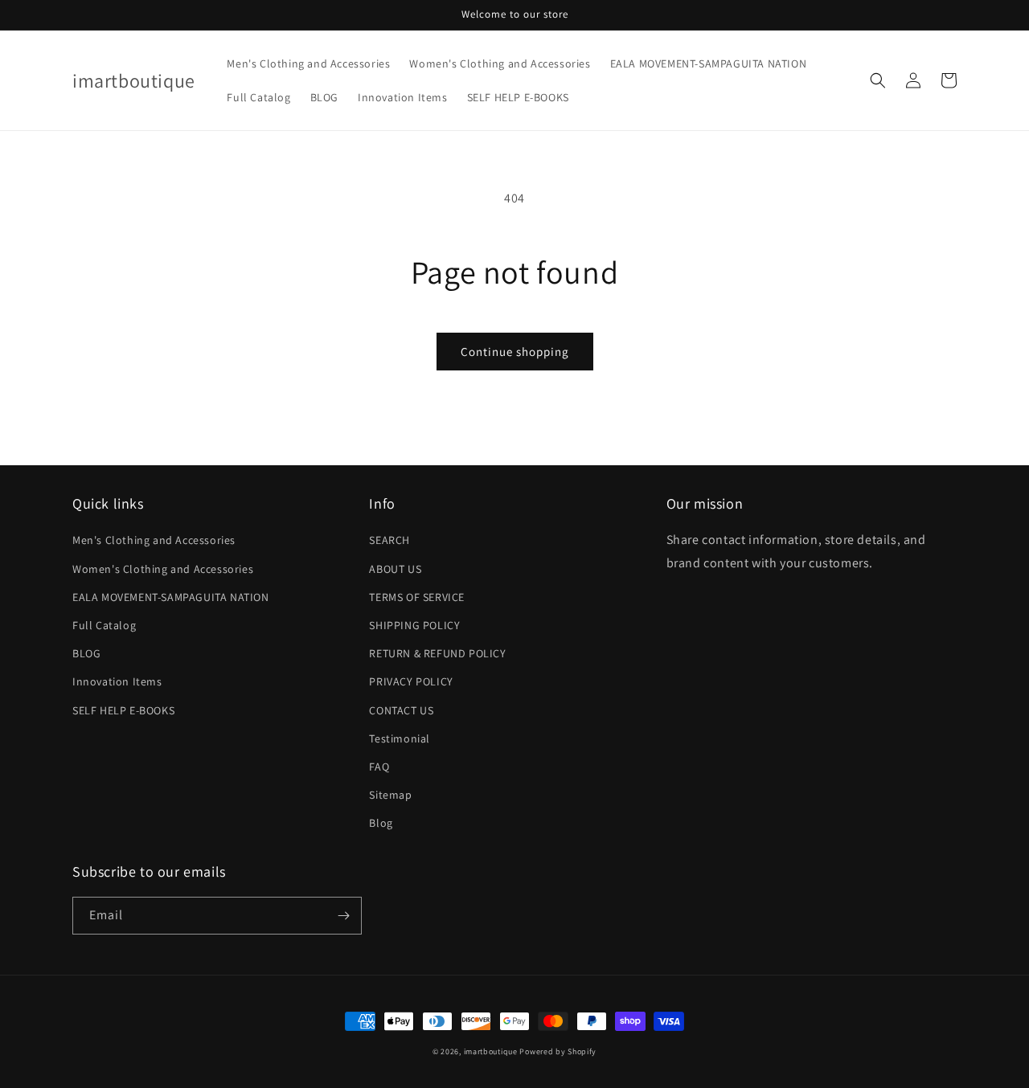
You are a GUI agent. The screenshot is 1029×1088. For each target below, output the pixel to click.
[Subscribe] (343, 916)
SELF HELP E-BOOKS (123, 710)
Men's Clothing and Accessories (154, 540)
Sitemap (390, 794)
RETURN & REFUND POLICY (437, 653)
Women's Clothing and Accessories (162, 569)
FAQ (379, 766)
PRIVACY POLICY (411, 681)
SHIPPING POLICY (414, 625)
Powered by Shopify (557, 1051)
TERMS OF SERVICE (417, 597)
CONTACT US (401, 710)
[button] (878, 80)
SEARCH (389, 540)
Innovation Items (117, 681)
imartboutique (491, 1051)
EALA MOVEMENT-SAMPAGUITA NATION (170, 597)
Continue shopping (515, 351)
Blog (380, 823)
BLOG (86, 653)
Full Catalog (104, 625)
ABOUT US (395, 569)
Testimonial (399, 738)
